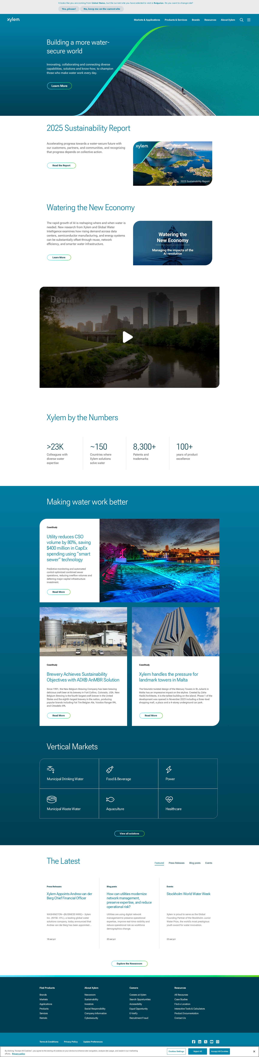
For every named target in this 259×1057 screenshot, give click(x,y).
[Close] (254, 1051)
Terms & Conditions (49, 1042)
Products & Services (176, 19)
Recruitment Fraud (139, 1018)
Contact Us (180, 1018)
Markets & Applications (147, 19)
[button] (129, 337)
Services (44, 1013)
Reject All (198, 1051)
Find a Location (182, 1004)
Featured (159, 863)
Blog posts (195, 863)
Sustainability (91, 999)
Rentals (43, 1018)
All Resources (181, 994)
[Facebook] (193, 1042)
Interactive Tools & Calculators (189, 1008)
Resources (210, 19)
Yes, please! (69, 8)
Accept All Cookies (219, 1051)
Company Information (96, 1013)
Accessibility (136, 1004)
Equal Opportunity (139, 1008)
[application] (129, 337)
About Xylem (228, 19)
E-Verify (133, 1013)
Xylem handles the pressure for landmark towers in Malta (168, 677)
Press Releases (177, 863)
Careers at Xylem (138, 994)
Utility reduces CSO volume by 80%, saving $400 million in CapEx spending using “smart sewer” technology (69, 548)
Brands (196, 19)
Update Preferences (93, 1042)
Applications (46, 1004)
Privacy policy (18, 1054)
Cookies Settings (176, 1051)
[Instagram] (217, 1042)
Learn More (59, 86)
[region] (129, 1051)
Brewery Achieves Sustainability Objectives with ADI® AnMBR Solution (83, 677)
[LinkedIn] (199, 1042)
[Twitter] (205, 1042)
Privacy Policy (71, 1042)
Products (44, 1008)
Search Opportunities (140, 999)
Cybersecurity (91, 1018)
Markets (44, 999)
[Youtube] (211, 1042)
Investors (89, 1004)
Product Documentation (186, 1013)
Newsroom (90, 994)
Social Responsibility (95, 1008)
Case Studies (181, 999)
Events (208, 863)
